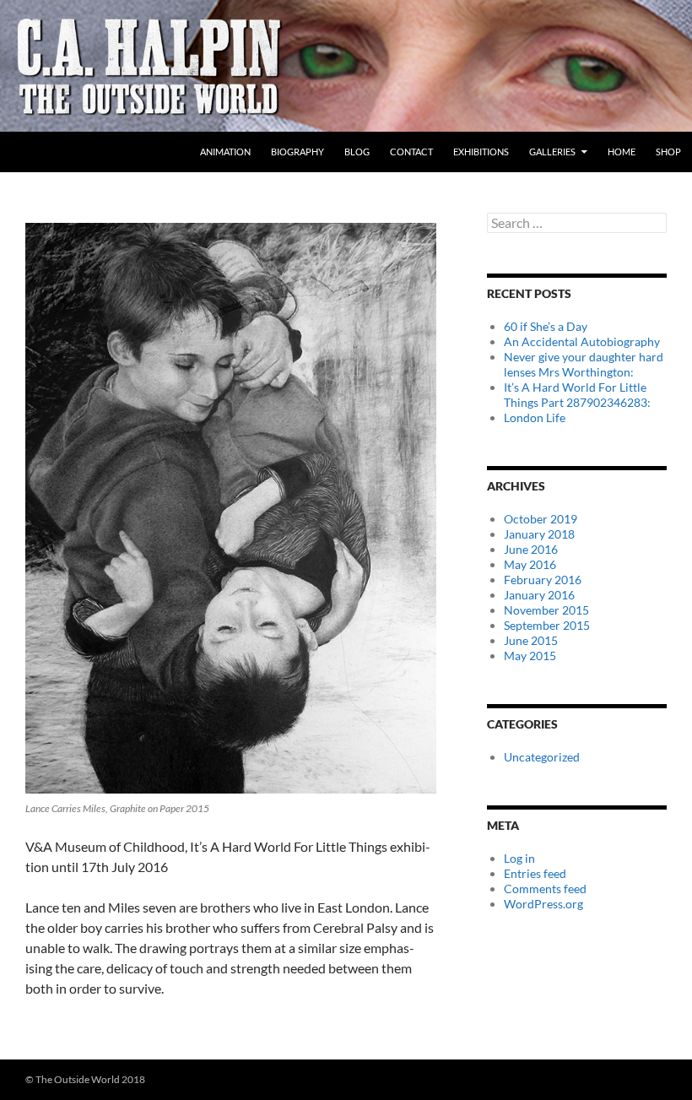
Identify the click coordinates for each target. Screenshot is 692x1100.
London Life (534, 417)
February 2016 (542, 579)
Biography (297, 151)
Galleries (552, 151)
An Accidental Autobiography (582, 341)
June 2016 (531, 549)
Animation (225, 151)
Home (621, 151)
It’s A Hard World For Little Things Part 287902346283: (577, 394)
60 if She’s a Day (545, 326)
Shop (668, 151)
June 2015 (531, 640)
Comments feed (545, 888)
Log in (519, 858)
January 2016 (539, 595)
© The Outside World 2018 (85, 1079)
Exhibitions (481, 151)
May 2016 (530, 564)
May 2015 (530, 655)
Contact (411, 151)
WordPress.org (543, 904)
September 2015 (547, 625)
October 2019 (540, 519)
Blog (357, 151)
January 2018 (539, 534)
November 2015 (546, 610)
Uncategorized (542, 757)
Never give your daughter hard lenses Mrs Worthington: (583, 364)
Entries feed (535, 873)
